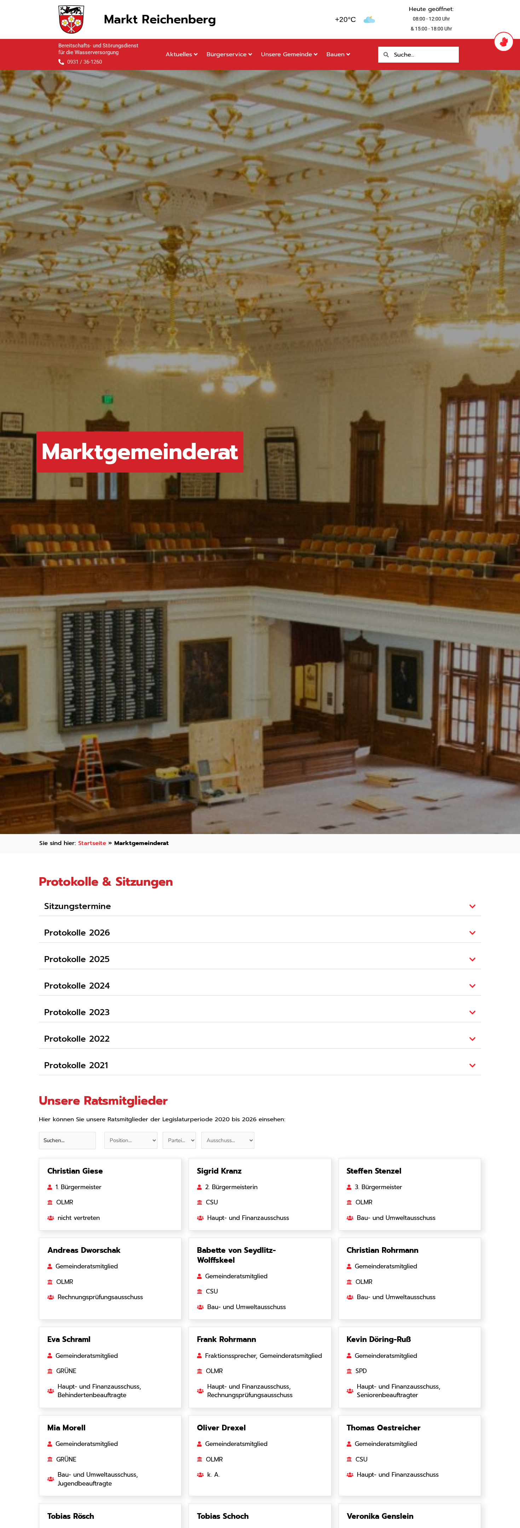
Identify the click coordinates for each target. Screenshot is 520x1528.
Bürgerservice (227, 54)
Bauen (336, 54)
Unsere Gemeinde (286, 54)
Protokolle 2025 (77, 959)
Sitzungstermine (77, 906)
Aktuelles (179, 54)
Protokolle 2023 (77, 1012)
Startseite (92, 843)
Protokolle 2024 (77, 985)
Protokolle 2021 (76, 1065)
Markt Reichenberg (160, 19)
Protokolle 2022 (77, 1038)
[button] (260, 906)
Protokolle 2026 (77, 932)
